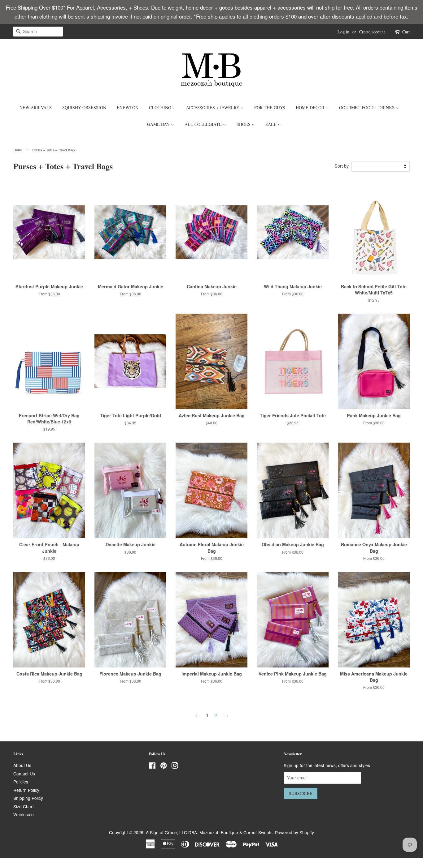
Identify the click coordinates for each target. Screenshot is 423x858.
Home (17, 149)
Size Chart (23, 806)
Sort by (341, 165)
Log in (343, 32)
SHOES (244, 124)
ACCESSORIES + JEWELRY (213, 107)
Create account (372, 32)
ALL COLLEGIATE (204, 124)
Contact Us (24, 773)
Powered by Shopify (294, 832)
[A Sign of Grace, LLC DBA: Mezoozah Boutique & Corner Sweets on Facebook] (152, 766)
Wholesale (23, 814)
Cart (406, 32)
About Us (22, 765)
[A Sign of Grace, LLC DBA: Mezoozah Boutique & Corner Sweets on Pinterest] (163, 766)
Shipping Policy (28, 798)
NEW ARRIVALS (36, 107)
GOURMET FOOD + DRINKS (367, 107)
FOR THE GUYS (269, 107)
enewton (127, 107)
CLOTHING (160, 107)
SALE (271, 124)
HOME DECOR (310, 107)
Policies (20, 782)
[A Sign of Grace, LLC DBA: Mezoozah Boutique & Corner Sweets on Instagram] (174, 766)
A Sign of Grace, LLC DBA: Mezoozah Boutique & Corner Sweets (209, 832)
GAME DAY (159, 124)
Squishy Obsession (84, 107)
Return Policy (26, 790)
